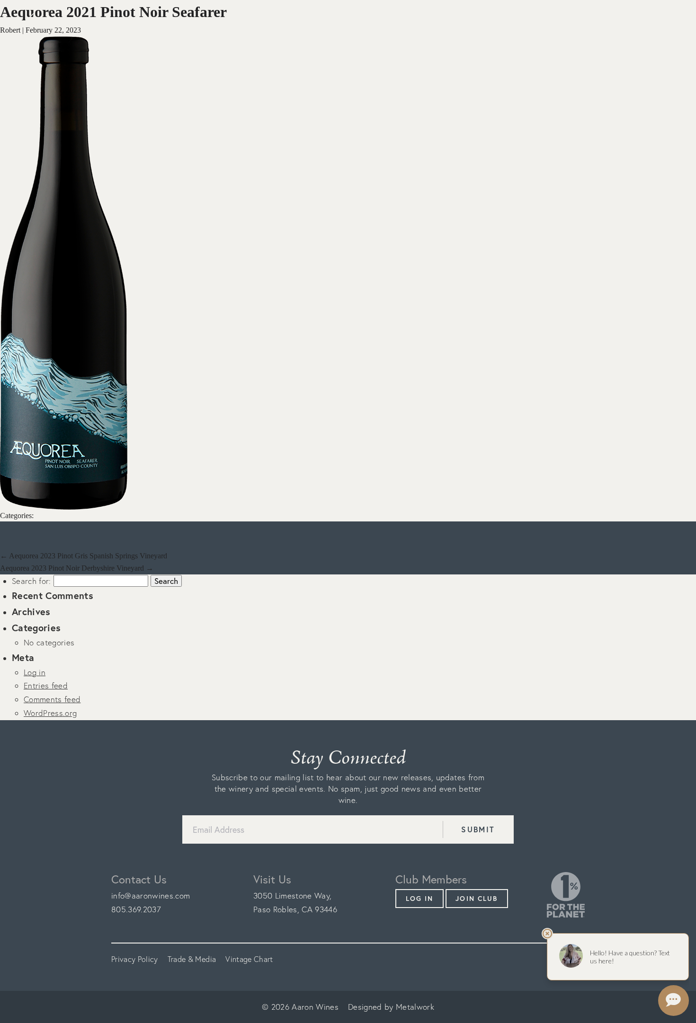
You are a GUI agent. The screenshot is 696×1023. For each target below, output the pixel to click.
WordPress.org (50, 713)
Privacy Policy (134, 959)
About (422, 19)
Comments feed (52, 699)
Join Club (476, 898)
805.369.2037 (136, 909)
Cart (633, 20)
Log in (665, 20)
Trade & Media (192, 959)
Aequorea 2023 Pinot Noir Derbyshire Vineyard (76, 568)
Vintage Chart (249, 959)
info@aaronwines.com (150, 895)
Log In (420, 898)
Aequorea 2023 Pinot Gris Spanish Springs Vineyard (83, 556)
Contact (578, 19)
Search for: (31, 581)
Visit (498, 19)
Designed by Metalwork (391, 1007)
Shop (461, 19)
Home (381, 19)
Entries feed (46, 685)
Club (533, 19)
